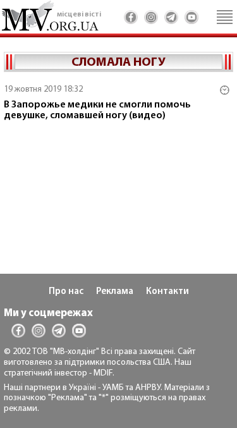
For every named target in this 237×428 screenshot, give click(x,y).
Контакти (167, 292)
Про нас (66, 292)
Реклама (114, 292)
